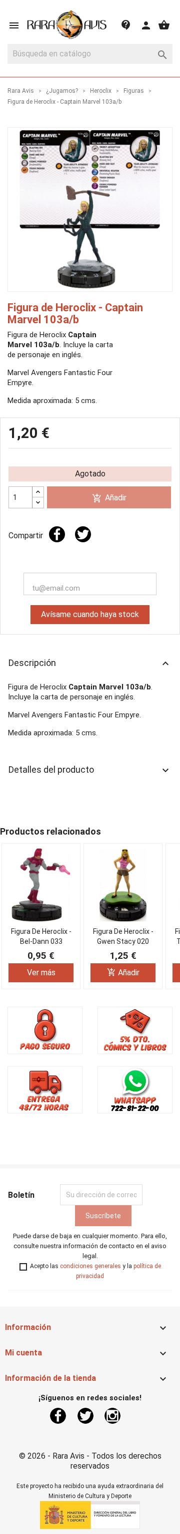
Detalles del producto (90, 770)
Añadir (109, 498)
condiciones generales (90, 1266)
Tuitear (83, 534)
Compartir (57, 534)
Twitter (86, 1416)
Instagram (112, 1416)
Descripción (90, 663)
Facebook (58, 1416)
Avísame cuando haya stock (90, 614)
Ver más (41, 972)
